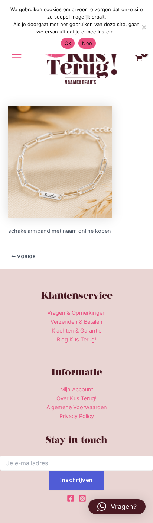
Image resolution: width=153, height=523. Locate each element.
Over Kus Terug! (76, 398)
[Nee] (143, 27)
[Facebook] (70, 498)
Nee (87, 43)
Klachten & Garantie (76, 330)
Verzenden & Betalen (76, 321)
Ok (68, 43)
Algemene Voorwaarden (76, 407)
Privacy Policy (76, 416)
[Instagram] (82, 498)
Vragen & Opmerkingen (76, 312)
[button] (117, 506)
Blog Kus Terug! (76, 339)
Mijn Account (76, 389)
